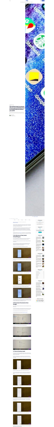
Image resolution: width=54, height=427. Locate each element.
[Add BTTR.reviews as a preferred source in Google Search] (40, 300)
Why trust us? (14, 222)
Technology (12, 218)
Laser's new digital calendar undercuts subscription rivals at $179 (39, 286)
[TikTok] (37, 224)
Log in (40, 0)
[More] (33, 2)
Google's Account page (25, 312)
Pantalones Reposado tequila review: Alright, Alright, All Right (38, 248)
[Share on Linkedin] (22, 219)
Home (9, 218)
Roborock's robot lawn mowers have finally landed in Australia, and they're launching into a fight (38, 241)
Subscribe (43, 0)
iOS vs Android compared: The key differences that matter (39, 264)
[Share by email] (25, 219)
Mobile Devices (14, 218)
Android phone (20, 232)
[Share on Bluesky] (14, 219)
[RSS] (42, 224)
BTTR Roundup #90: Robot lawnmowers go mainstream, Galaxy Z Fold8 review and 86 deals (39, 292)
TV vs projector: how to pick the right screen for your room (39, 250)
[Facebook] (41, 224)
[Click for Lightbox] (22, 253)
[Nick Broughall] (10, 115)
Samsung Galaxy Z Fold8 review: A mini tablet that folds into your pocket (38, 259)
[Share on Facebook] (18, 219)
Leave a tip (40, 232)
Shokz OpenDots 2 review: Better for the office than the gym (39, 266)
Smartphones (17, 218)
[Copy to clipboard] (29, 219)
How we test (17, 222)
